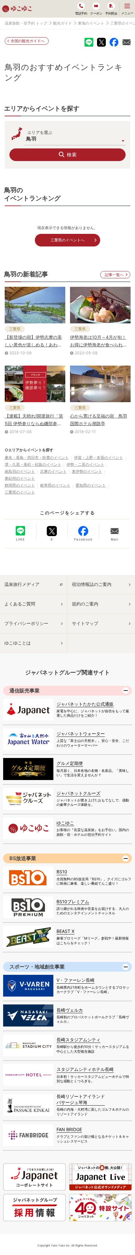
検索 (72, 155)
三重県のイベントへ (67, 240)
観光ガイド (62, 23)
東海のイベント (91, 23)
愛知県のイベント (91, 485)
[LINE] (20, 530)
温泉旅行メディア (22, 584)
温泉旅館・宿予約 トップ (26, 23)
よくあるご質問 (19, 603)
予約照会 (111, 13)
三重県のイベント (20, 492)
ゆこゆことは (17, 642)
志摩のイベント (53, 471)
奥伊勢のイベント (87, 471)
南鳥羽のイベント (20, 471)
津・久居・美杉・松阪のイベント (33, 464)
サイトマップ (85, 623)
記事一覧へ (114, 274)
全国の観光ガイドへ (28, 40)
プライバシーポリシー (26, 623)
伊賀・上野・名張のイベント (98, 457)
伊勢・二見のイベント (85, 464)
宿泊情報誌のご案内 (91, 584)
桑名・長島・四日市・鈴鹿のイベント (37, 457)
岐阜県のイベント (55, 485)
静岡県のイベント (20, 485)
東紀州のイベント (20, 478)
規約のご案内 (85, 603)
